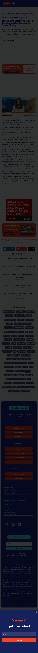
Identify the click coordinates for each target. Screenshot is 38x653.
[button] (35, 612)
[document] (19, 326)
